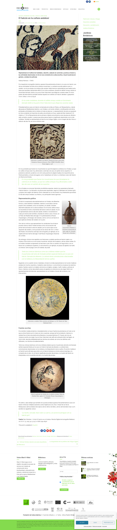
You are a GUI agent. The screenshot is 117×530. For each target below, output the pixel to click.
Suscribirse (64, 489)
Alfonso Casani (41, 22)
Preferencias (108, 522)
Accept (82, 522)
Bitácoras (73, 9)
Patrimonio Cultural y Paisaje (32, 15)
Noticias (65, 9)
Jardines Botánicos (88, 28)
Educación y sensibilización (91, 25)
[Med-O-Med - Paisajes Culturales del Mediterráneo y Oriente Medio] (24, 7)
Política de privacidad (96, 526)
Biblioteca (81, 9)
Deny (95, 522)
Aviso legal (104, 526)
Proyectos (45, 9)
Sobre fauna (43, 15)
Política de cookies (88, 526)
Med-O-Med (36, 9)
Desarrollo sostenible (89, 22)
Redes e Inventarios (55, 9)
